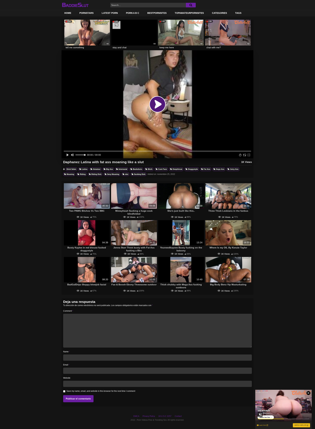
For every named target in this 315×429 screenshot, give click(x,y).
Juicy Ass (234, 169)
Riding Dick (96, 174)
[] (191, 5)
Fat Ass (207, 169)
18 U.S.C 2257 (164, 416)
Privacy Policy (149, 416)
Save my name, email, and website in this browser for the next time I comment (100, 391)
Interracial (123, 169)
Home (67, 13)
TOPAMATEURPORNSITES (189, 13)
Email (66, 365)
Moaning (70, 174)
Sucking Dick (139, 174)
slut (126, 174)
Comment (68, 311)
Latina (84, 169)
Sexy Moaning (113, 174)
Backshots (137, 169)
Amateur (96, 169)
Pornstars (86, 13)
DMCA (136, 416)
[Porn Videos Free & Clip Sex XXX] (75, 5)
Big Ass (109, 169)
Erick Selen (71, 169)
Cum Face (162, 169)
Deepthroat (177, 169)
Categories (219, 13)
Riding (83, 174)
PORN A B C (132, 13)
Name (66, 352)
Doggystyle (193, 169)
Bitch (150, 169)
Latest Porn (110, 13)
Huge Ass (220, 169)
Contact (178, 416)
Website (66, 378)
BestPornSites (157, 13)
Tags (238, 13)
